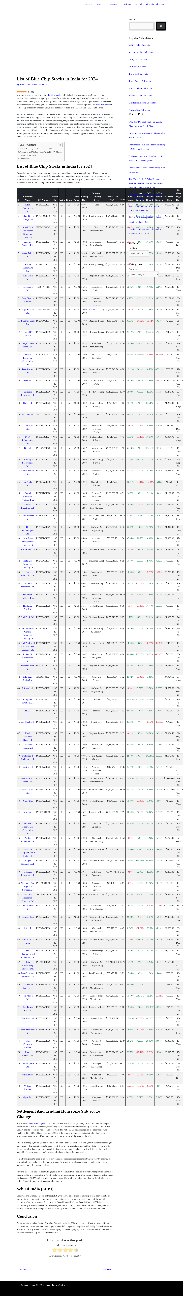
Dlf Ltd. (27, 448)
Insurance (100, 4)
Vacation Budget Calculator (141, 52)
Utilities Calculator (137, 67)
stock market (101, 104)
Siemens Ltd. (28, 917)
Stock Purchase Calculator (140, 88)
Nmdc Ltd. (28, 801)
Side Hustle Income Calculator (142, 103)
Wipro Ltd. (28, 1097)
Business (127, 4)
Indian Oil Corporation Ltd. (27, 657)
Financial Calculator (155, 4)
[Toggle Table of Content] (59, 145)
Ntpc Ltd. (27, 812)
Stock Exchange (36, 1123)
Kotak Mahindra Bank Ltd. (27, 736)
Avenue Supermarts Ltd (28, 267)
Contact (24, 1285)
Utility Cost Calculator (139, 59)
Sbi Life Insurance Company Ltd (28, 897)
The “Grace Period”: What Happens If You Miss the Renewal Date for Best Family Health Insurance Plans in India (147, 183)
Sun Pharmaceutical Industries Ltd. (28, 954)
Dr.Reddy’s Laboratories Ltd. (27, 462)
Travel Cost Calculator (139, 74)
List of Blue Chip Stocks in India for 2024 (36, 149)
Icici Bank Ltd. (28, 617)
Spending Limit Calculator (140, 95)
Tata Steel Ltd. (27, 1018)
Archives (133, 248)
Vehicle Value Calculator (140, 45)
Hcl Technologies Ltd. (28, 530)
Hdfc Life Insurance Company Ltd (28, 564)
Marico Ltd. (27, 767)
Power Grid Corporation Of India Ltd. (28, 852)
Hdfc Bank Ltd (28, 549)
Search (132, 19)
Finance (88, 4)
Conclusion (24, 158)
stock (100, 114)
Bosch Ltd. (28, 380)
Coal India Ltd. (28, 414)
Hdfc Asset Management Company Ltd (28, 541)
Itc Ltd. (27, 710)
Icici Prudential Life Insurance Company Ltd (28, 646)
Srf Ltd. (27, 928)
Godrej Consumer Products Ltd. (28, 496)
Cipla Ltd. (27, 403)
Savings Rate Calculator (139, 110)
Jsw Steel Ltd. (27, 722)
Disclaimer (45, 1285)
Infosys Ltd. (27, 688)
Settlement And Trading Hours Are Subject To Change (41, 152)
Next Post (108, 1269)
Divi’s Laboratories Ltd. (27, 440)
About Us (34, 1285)
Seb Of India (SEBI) (28, 155)
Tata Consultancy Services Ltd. (28, 965)
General (138, 4)
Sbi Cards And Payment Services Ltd (27, 886)
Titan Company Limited (27, 1044)
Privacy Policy (58, 1285)
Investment (114, 4)
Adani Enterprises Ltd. (28, 208)
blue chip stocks (54, 95)
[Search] (161, 26)
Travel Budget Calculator (140, 81)
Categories (133, 269)
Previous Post (24, 1269)
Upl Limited (27, 1074)
